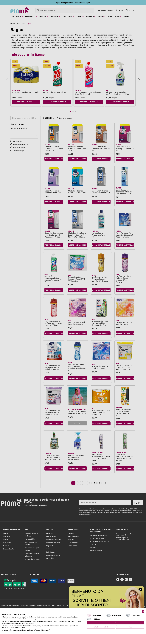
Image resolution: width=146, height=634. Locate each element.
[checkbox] (89, 615)
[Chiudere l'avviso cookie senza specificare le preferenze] (143, 611)
